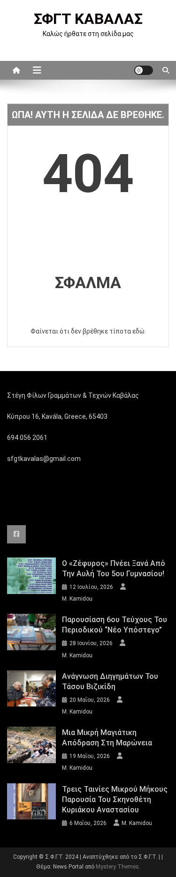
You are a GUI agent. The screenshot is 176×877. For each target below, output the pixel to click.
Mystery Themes (117, 866)
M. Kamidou (77, 598)
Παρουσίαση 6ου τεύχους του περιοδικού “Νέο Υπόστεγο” (114, 624)
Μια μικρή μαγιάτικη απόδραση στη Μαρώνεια (107, 737)
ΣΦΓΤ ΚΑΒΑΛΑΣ (88, 19)
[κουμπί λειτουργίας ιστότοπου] (143, 70)
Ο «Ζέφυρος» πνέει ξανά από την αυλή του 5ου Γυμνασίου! (113, 568)
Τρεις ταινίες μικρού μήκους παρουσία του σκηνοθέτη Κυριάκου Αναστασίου (115, 799)
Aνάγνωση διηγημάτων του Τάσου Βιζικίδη (110, 681)
